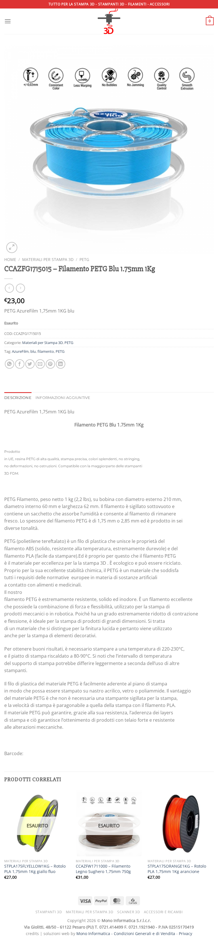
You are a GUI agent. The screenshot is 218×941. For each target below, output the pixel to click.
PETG (84, 259)
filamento (45, 351)
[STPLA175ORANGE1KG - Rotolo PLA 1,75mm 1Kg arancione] (181, 823)
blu (33, 351)
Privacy (185, 933)
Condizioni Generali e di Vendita (144, 933)
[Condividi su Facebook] (19, 364)
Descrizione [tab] (18, 398)
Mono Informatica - (95, 933)
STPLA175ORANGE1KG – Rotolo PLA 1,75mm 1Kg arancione (177, 869)
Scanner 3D (128, 912)
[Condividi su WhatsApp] (9, 364)
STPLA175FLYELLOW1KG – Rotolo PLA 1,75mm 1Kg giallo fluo (35, 869)
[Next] (213, 839)
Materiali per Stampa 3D (48, 259)
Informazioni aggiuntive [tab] (63, 398)
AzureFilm (20, 351)
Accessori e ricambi (163, 912)
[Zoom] (11, 247)
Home (10, 259)
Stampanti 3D (48, 912)
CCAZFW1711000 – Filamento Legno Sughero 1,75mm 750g (103, 869)
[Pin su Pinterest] (50, 364)
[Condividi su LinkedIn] (60, 364)
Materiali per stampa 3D (90, 912)
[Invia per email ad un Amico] (40, 364)
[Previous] (4, 839)
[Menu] (7, 21)
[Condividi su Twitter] (30, 364)
